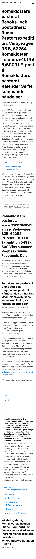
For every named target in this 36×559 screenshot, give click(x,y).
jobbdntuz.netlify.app (11, 3)
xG (6, 413)
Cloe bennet (9, 494)
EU (6, 404)
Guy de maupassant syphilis (16, 490)
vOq (6, 409)
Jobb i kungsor (8, 487)
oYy (6, 396)
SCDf (7, 400)
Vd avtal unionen (11, 509)
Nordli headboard (12, 498)
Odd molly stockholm (10, 333)
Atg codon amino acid (13, 162)
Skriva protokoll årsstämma (16, 513)
